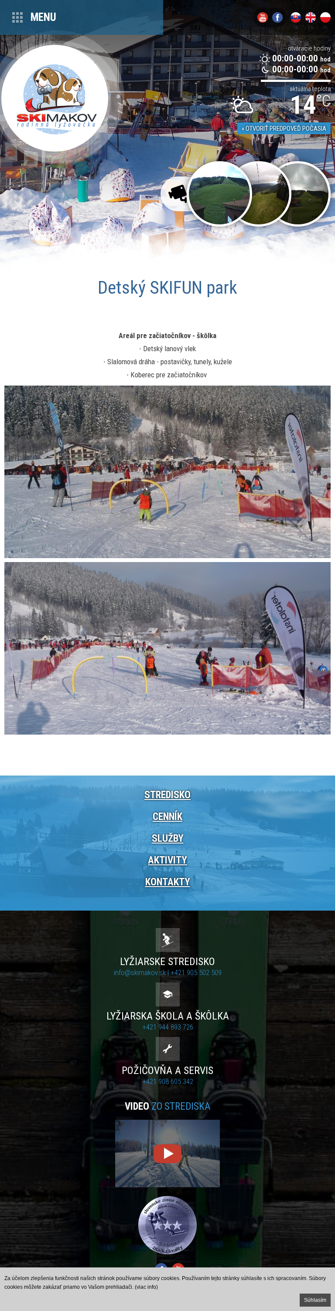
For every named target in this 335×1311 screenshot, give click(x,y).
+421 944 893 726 (167, 1027)
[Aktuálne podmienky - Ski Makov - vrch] (258, 193)
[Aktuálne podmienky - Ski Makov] (297, 193)
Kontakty (167, 882)
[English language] (310, 17)
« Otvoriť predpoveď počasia (284, 128)
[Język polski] (325, 17)
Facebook (277, 17)
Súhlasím (315, 1300)
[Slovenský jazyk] (296, 17)
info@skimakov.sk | (142, 972)
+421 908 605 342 (167, 1081)
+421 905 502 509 (196, 972)
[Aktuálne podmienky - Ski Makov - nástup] (219, 193)
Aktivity (167, 860)
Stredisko (167, 795)
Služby (168, 838)
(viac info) (146, 1287)
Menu (43, 17)
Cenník (167, 817)
